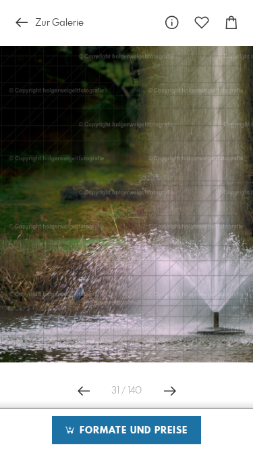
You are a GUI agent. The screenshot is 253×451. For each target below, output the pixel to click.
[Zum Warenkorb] (231, 23)
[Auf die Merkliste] (202, 23)
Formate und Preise (132, 430)
